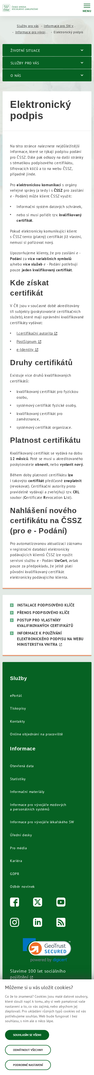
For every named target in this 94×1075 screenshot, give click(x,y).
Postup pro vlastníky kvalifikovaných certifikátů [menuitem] (45, 623)
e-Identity (25, 349)
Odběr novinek (22, 886)
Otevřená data (22, 766)
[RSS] (61, 923)
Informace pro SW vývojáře (64, 26)
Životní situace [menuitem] (25, 50)
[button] (47, 950)
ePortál (16, 695)
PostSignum (27, 341)
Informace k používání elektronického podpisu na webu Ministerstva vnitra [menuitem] (50, 639)
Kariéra (16, 860)
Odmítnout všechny (28, 1050)
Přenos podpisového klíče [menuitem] (43, 612)
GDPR (14, 874)
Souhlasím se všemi (27, 1035)
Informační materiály (27, 791)
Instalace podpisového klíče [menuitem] (45, 605)
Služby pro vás (27, 26)
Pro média (18, 848)
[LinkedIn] (37, 923)
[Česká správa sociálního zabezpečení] (20, 8)
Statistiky (18, 779)
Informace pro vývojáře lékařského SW (42, 822)
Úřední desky (21, 835)
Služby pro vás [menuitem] (25, 63)
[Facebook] (14, 903)
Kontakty (17, 721)
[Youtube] (61, 903)
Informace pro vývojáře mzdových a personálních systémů (38, 806)
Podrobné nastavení (28, 1065)
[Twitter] (37, 903)
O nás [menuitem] (16, 75)
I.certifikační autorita (35, 333)
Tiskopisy (18, 708)
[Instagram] (14, 923)
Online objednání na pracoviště (36, 734)
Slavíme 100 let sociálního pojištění (38, 974)
